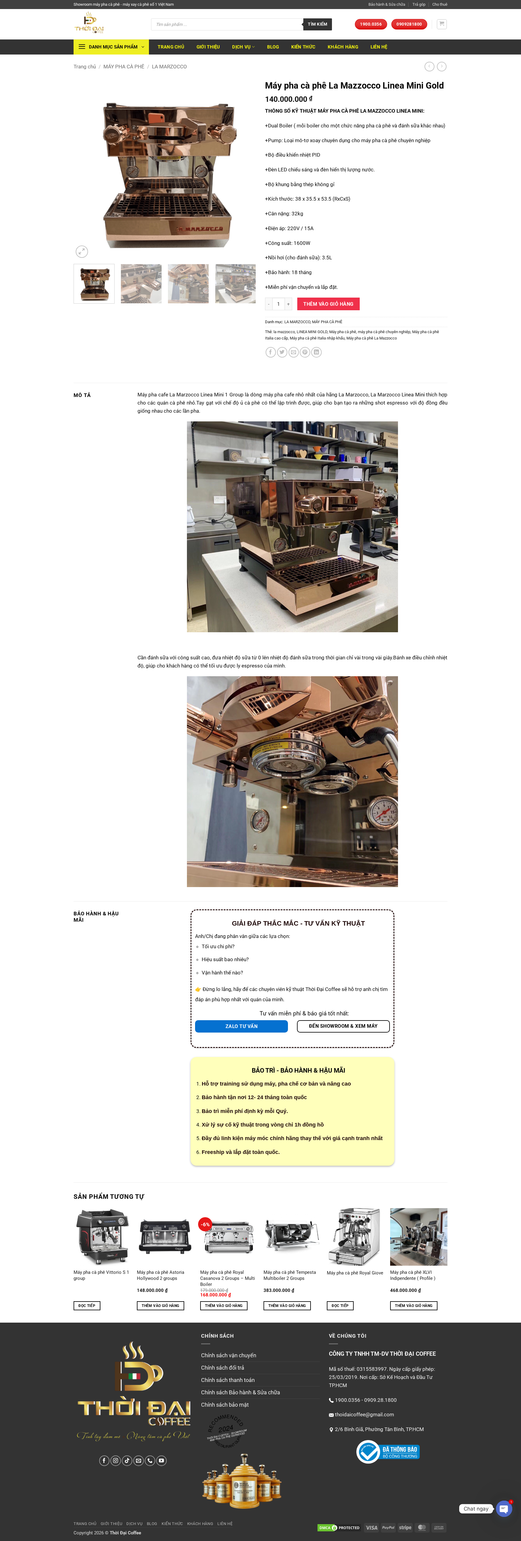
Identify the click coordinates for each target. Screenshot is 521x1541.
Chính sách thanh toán (228, 1380)
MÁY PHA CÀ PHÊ (123, 67)
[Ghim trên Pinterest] (305, 352)
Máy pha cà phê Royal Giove (355, 1273)
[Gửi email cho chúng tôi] (138, 1460)
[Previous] (84, 168)
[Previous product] (442, 67)
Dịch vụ (241, 47)
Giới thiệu (208, 47)
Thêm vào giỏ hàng (328, 304)
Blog (273, 47)
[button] (442, 24)
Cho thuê (439, 4)
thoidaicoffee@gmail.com (364, 1414)
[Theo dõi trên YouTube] (161, 1460)
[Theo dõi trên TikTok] (127, 1460)
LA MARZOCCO (169, 67)
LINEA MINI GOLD (312, 332)
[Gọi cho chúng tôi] (150, 1460)
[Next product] (429, 67)
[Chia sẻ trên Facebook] (271, 352)
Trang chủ (171, 47)
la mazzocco (284, 332)
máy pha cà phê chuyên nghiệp (384, 332)
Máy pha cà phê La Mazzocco (371, 338)
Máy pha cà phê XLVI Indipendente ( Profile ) (412, 1275)
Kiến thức (303, 47)
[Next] (244, 168)
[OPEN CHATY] (504, 1509)
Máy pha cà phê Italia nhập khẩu (317, 338)
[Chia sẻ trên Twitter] (282, 352)
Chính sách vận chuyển (228, 1355)
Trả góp (418, 4)
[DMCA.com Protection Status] (339, 1527)
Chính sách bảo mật (225, 1405)
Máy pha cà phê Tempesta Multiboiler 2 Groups (290, 1275)
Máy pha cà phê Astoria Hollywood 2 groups (160, 1275)
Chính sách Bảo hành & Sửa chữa (240, 1392)
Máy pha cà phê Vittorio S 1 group (101, 1275)
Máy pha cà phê (342, 332)
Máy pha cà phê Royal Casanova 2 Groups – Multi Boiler (227, 1278)
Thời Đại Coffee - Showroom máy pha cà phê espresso (227, 1435)
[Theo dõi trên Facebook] (104, 1460)
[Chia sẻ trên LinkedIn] (316, 352)
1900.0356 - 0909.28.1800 (366, 1400)
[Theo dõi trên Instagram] (115, 1460)
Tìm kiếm (317, 24)
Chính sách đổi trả (222, 1368)
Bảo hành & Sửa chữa (386, 4)
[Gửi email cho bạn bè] (294, 352)
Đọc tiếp (86, 1306)
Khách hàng (343, 47)
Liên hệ (379, 47)
